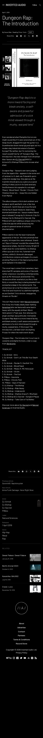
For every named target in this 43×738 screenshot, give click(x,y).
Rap (4, 538)
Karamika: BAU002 (10, 576)
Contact (21, 631)
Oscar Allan (8, 32)
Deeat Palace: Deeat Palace (14, 555)
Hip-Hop (5, 532)
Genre (4, 530)
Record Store (21, 643)
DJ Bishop (6, 504)
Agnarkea (6, 307)
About (21, 623)
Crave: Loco (7, 587)
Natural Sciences (10, 518)
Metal (4, 535)
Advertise (21, 627)
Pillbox (5, 511)
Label (4, 515)
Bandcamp (11, 344)
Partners (21, 635)
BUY (30, 32)
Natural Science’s (32, 302)
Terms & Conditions (21, 639)
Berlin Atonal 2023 (10, 566)
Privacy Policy (21, 652)
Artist (4, 499)
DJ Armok (6, 501)
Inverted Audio (16, 4)
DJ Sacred (20, 159)
